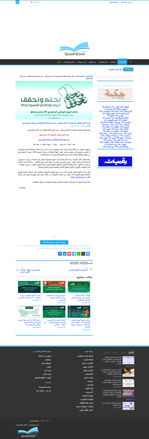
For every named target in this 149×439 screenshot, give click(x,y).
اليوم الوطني (74, 263)
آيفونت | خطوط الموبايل (43, 378)
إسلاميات (113, 62)
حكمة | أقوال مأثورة (86, 410)
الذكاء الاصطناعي (119, 118)
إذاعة (115, 111)
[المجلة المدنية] (74, 48)
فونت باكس (47, 374)
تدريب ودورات (81, 62)
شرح (115, 136)
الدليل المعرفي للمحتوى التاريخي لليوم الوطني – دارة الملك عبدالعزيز (54, 322)
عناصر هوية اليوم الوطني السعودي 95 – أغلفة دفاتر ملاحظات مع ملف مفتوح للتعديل (80, 323)
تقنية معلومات (103, 62)
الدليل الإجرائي (117, 69)
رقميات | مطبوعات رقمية (84, 406)
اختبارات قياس (88, 370)
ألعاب (115, 107)
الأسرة (119, 116)
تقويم (106, 129)
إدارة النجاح (89, 388)
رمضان (103, 133)
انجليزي (126, 122)
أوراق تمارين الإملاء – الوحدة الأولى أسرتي (30, 270)
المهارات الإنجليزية (87, 399)
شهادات (106, 136)
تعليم (106, 127)
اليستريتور (84, 263)
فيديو (112, 138)
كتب (125, 140)
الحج (111, 116)
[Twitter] (37, 2)
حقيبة (124, 131)
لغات (116, 140)
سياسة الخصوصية (114, 2)
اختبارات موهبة (88, 367)
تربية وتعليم (92, 62)
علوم (120, 138)
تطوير (115, 127)
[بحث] (17, 2)
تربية (105, 124)
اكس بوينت (89, 392)
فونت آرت (47, 370)
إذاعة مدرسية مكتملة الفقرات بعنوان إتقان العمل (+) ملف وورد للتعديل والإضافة (111, 372)
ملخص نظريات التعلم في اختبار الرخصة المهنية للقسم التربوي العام (111, 382)
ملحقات (104, 142)
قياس (59, 62)
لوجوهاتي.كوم (46, 363)
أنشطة (106, 107)
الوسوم (107, 352)
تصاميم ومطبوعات (69, 62)
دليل (106, 131)
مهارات (122, 144)
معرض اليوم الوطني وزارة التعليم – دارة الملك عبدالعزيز (29, 296)
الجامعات (90, 385)
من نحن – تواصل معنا (126, 2)
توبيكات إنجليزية (87, 396)
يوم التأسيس (122, 147)
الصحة (106, 118)
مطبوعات (126, 142)
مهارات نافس (88, 378)
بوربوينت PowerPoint (110, 122)
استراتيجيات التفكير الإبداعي (78, 269)
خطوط (115, 131)
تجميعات (124, 124)
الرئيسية (130, 61)
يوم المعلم (108, 147)
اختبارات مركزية (87, 363)
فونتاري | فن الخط (45, 356)
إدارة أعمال (126, 111)
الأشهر (123, 352)
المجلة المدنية (88, 360)
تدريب (114, 124)
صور (128, 138)
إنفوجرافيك (108, 113)
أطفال (124, 107)
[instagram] (34, 2)
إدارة (108, 109)
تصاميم (124, 127)
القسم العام (122, 62)
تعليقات (115, 352)
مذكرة (107, 140)
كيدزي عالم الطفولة (86, 403)
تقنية (115, 129)
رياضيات (125, 136)
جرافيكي (48, 360)
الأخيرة (131, 352)
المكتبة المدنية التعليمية (85, 356)
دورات (127, 133)
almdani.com (34, 425)
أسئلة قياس (89, 374)
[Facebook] (39, 2)
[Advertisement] (74, 23)
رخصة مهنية (115, 133)
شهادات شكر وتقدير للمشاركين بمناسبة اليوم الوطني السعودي (80, 297)
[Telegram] (31, 2)
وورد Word (111, 144)
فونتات (48, 367)
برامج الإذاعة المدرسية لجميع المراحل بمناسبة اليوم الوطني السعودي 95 (30, 322)
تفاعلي (124, 129)
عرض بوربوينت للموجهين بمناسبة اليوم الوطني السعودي (55, 297)
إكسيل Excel (122, 113)
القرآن (123, 120)
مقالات (114, 142)
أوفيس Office (120, 109)
